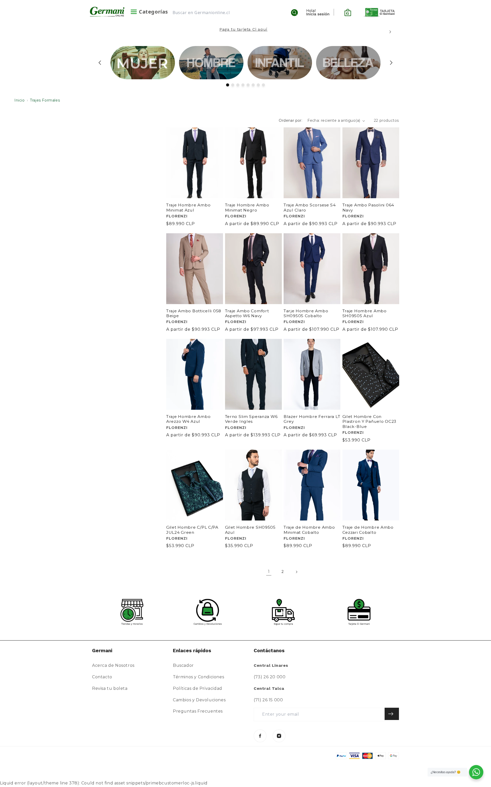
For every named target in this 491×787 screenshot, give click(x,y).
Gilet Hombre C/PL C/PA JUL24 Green (192, 530)
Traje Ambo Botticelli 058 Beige (193, 313)
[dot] (227, 84)
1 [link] (269, 571)
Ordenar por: (290, 120)
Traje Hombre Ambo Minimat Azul (188, 207)
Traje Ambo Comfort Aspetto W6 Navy (247, 313)
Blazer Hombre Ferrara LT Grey (312, 419)
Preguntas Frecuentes (198, 711)
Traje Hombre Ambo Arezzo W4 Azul (188, 419)
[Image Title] (260, 735)
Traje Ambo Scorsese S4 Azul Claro (310, 207)
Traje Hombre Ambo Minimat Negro (247, 207)
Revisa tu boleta (110, 688)
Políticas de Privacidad (197, 688)
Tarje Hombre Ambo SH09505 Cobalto (306, 313)
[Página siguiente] (296, 572)
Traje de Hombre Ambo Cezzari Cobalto (368, 530)
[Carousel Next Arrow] (390, 32)
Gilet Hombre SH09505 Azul (250, 530)
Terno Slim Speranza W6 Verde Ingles (251, 419)
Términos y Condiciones (198, 676)
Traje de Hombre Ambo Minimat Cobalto (309, 530)
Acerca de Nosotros (113, 665)
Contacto (102, 676)
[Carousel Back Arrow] (100, 63)
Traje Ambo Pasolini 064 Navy (368, 207)
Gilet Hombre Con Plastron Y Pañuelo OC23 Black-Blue (369, 421)
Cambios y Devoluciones (199, 699)
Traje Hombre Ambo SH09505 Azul (364, 313)
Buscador (183, 665)
